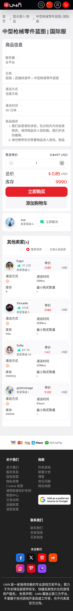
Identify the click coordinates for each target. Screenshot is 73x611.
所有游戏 (44, 467)
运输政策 (12, 504)
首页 (3, 19)
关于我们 (12, 467)
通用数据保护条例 (18, 490)
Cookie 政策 (14, 486)
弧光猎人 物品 (21, 19)
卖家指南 (36, 532)
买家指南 (36, 537)
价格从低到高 (58, 249)
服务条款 (12, 472)
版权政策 (12, 476)
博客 (41, 476)
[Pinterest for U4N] (31, 568)
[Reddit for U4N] (53, 557)
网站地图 (44, 486)
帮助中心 (12, 495)
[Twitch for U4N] (42, 568)
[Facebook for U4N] (20, 557)
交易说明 (12, 500)
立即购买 (36, 191)
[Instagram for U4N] (20, 568)
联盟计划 (44, 472)
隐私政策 (12, 481)
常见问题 (44, 481)
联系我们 (36, 528)
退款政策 (12, 509)
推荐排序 (36, 249)
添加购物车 (36, 203)
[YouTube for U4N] (42, 557)
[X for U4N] (31, 557)
